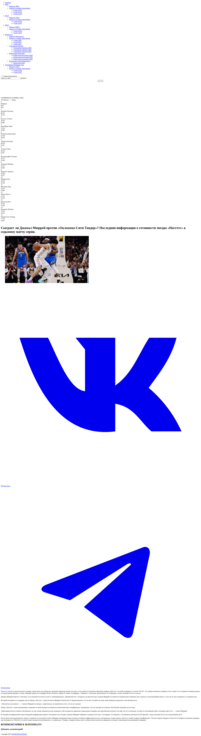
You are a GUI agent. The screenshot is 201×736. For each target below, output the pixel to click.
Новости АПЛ (14, 67)
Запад (14, 100)
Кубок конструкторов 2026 (23, 55)
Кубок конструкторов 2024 (23, 59)
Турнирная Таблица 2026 (22, 48)
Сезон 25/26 (17, 12)
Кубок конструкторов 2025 (23, 57)
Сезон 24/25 (17, 14)
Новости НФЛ (14, 27)
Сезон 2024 (17, 44)
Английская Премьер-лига (14, 65)
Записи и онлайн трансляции (19, 8)
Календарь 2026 (19, 63)
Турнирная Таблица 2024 (22, 51)
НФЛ (7, 25)
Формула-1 (9, 35)
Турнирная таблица (16, 46)
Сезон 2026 (17, 40)
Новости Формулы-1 (16, 36)
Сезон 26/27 (17, 10)
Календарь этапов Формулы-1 (20, 61)
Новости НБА (14, 6)
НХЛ (7, 16)
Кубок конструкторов (17, 53)
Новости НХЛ (14, 18)
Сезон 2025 (17, 42)
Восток (6, 100)
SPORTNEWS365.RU (19, 734)
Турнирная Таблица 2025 (22, 50)
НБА (6, 4)
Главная (8, 2)
